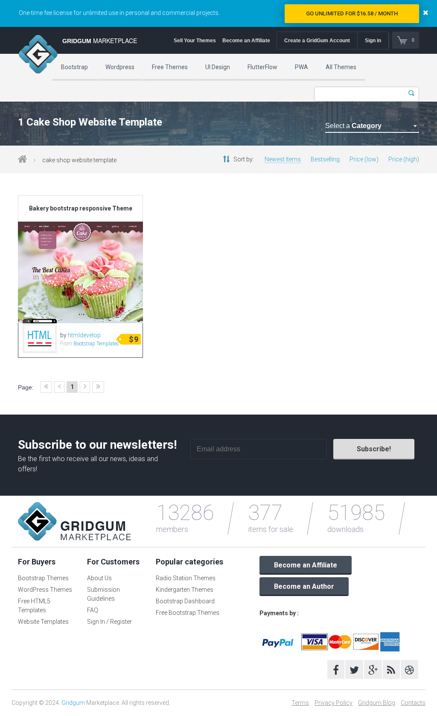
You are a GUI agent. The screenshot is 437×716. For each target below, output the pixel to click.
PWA (301, 67)
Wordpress (119, 67)
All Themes (341, 67)
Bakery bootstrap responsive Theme (80, 208)
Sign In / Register (109, 621)
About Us (99, 578)
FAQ (92, 610)
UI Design (217, 67)
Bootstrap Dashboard (185, 601)
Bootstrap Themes (43, 578)
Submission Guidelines (103, 594)
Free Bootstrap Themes (187, 612)
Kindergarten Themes (184, 589)
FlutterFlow (262, 67)
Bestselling (325, 159)
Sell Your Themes (195, 41)
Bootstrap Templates (96, 344)
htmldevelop (84, 335)
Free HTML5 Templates (34, 606)
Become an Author (304, 586)
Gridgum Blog (376, 702)
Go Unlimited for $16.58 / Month (352, 13)
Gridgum (73, 702)
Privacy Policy (334, 702)
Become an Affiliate (246, 41)
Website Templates (43, 621)
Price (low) (364, 159)
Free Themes (170, 67)
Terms (300, 702)
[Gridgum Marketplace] (38, 55)
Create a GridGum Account (317, 41)
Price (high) (403, 159)
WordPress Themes (45, 589)
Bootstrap (74, 67)
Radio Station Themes (186, 578)
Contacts (413, 702)
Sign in (373, 41)
